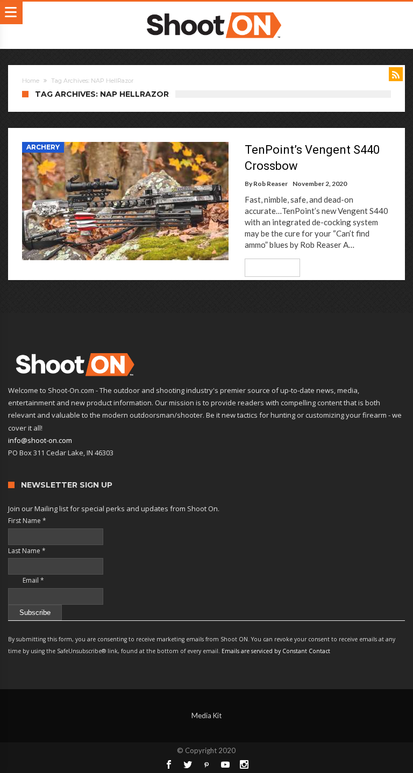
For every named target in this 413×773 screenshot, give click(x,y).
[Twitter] (187, 764)
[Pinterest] (206, 764)
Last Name (27, 550)
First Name (27, 520)
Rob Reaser (270, 184)
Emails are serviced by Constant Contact (276, 651)
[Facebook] (168, 764)
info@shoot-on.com (40, 440)
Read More (268, 267)
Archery (43, 147)
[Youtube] (225, 764)
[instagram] (244, 764)
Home (30, 80)
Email (26, 580)
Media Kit (206, 715)
